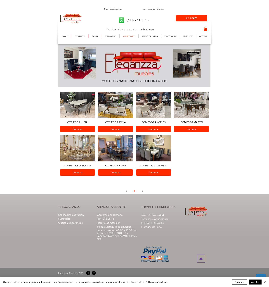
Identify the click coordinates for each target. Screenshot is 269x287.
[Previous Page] (126, 191)
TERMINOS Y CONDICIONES (158, 207)
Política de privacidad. (156, 282)
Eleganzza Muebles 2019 (70, 273)
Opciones (239, 282)
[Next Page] (142, 191)
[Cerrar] (265, 282)
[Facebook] (88, 273)
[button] (205, 29)
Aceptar (255, 282)
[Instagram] (94, 273)
